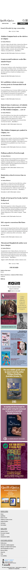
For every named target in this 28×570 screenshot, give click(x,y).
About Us (3, 552)
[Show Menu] (26, 20)
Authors (19, 192)
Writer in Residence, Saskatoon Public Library (12, 274)
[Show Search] (23, 20)
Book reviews (4, 517)
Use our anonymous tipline (14, 287)
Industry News (4, 531)
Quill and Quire (9, 21)
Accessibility (4, 556)
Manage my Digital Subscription (8, 546)
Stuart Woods (5, 64)
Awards (2, 535)
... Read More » (17, 50)
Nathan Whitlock (6, 41)
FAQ (2, 554)
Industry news (20, 167)
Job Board (3, 523)
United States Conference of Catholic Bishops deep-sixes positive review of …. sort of (14, 107)
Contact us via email (15, 291)
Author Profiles (4, 521)
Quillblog (3, 516)
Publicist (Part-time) (5, 270)
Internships (3, 525)
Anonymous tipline (5, 536)
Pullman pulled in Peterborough (12, 153)
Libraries (23, 53)
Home (2, 514)
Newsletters (5, 23)
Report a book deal (14, 288)
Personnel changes (5, 533)
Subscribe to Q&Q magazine (7, 545)
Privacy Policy (4, 550)
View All (3, 279)
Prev (10, 31)
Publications (4, 543)
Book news (18, 53)
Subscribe (22, 23)
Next (18, 31)
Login (14, 23)
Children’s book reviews (6, 519)
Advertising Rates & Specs (7, 548)
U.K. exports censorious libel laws (13, 222)
